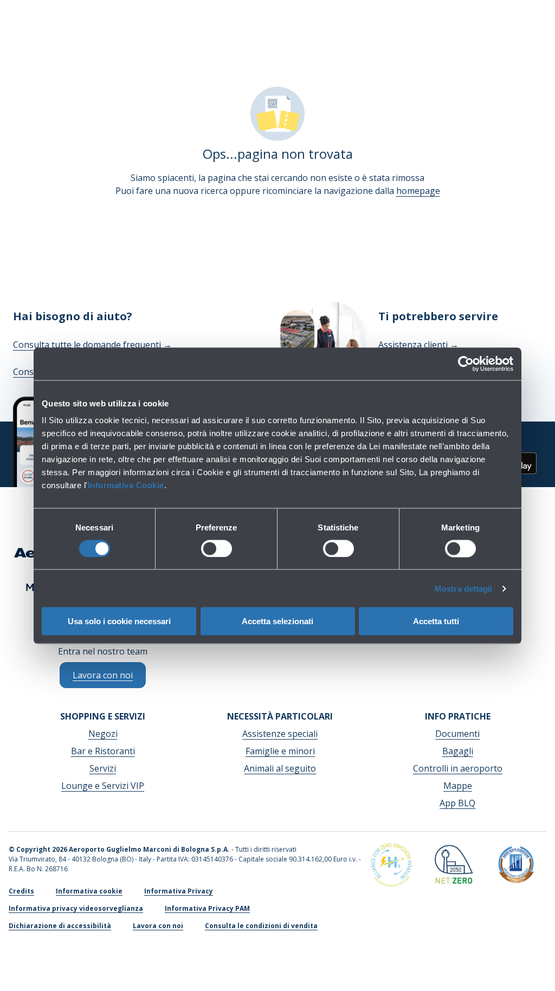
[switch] (216, 548)
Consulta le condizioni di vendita (261, 925)
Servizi (102, 768)
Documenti (457, 734)
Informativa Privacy (178, 891)
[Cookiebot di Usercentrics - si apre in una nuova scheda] (465, 363)
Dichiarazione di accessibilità (60, 925)
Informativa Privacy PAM (207, 908)
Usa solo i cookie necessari (119, 621)
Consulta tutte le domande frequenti (92, 345)
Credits (21, 891)
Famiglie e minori (280, 751)
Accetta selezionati (277, 621)
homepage (418, 191)
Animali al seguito (280, 768)
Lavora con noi (158, 925)
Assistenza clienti (418, 345)
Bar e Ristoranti (103, 751)
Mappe (457, 786)
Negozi (103, 734)
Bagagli (457, 751)
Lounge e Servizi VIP (102, 786)
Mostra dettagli (464, 588)
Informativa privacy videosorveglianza (76, 908)
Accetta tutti (436, 621)
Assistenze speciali (280, 734)
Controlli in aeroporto (457, 768)
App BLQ (457, 803)
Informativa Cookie (126, 485)
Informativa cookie (89, 891)
